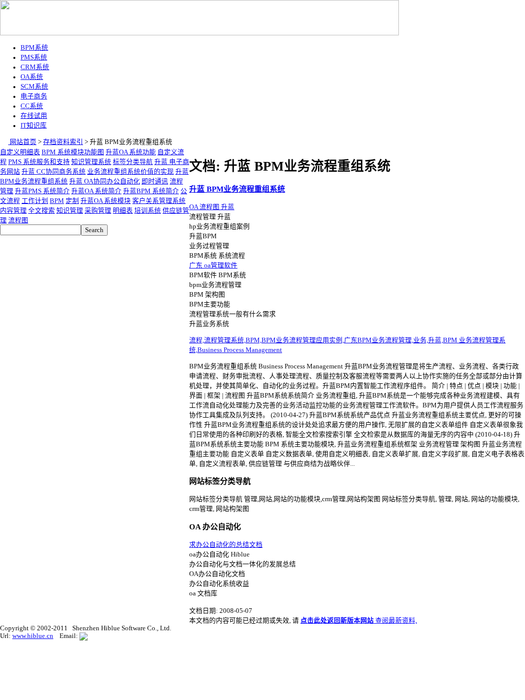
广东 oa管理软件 (213, 265)
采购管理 (98, 210)
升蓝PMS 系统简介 (42, 191)
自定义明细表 (20, 152)
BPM (57, 200)
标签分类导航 (133, 162)
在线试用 (34, 115)
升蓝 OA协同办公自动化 (104, 181)
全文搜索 (41, 210)
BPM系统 (34, 47)
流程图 (18, 220)
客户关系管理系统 (159, 200)
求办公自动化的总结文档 (225, 544)
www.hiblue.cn (32, 636)
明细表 (123, 210)
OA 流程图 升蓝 (211, 207)
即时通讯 (155, 181)
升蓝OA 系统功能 (131, 152)
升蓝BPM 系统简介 (151, 191)
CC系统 (32, 106)
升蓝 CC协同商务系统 (54, 171)
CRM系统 (35, 67)
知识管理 (69, 210)
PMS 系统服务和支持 (39, 162)
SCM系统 (34, 86)
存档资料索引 (63, 142)
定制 (72, 200)
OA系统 (32, 76)
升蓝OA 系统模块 (105, 200)
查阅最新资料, (358, 620)
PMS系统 (34, 57)
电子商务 (34, 96)
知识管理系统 (91, 162)
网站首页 (22, 142)
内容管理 (13, 210)
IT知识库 (34, 125)
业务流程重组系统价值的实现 (130, 171)
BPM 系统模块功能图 (73, 152)
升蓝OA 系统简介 (96, 191)
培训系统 (147, 210)
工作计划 (35, 200)
